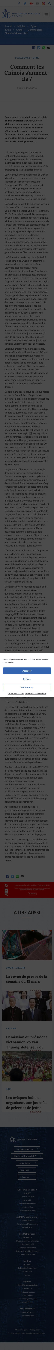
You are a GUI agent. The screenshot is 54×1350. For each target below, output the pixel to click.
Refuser (27, 679)
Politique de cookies (16, 693)
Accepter (27, 670)
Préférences (27, 687)
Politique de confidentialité (35, 693)
